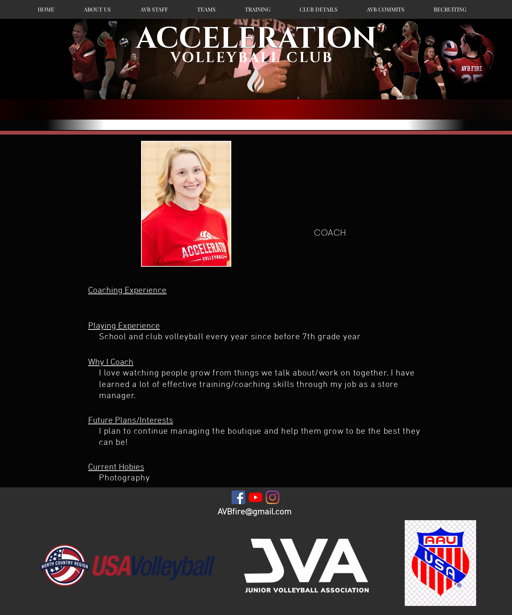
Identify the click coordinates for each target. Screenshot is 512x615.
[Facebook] (238, 497)
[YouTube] (255, 497)
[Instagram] (272, 497)
